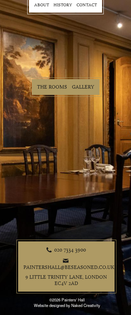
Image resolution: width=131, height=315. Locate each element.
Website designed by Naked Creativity (67, 305)
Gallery (83, 87)
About (41, 5)
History (62, 5)
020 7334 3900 (70, 250)
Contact (87, 5)
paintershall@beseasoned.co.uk (69, 267)
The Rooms (52, 87)
